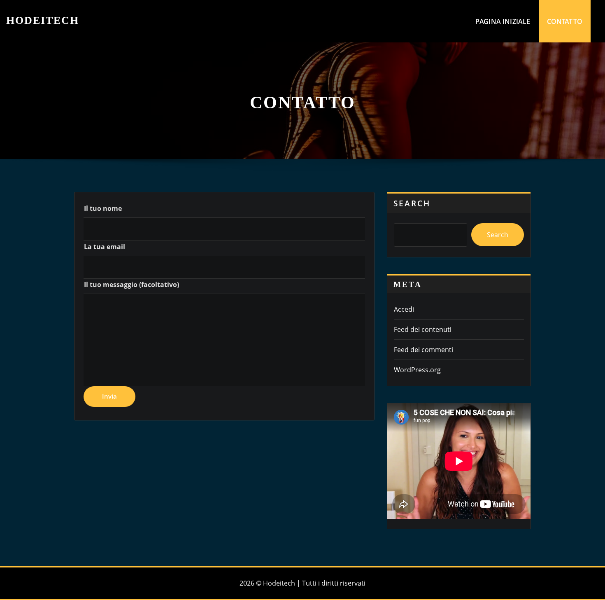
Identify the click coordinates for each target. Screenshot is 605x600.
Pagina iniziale (503, 21)
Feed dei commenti (423, 349)
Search (411, 203)
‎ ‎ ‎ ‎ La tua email (101, 246)
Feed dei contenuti (422, 329)
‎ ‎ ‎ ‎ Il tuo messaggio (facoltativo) (128, 284)
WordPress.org (417, 369)
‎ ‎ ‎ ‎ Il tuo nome (99, 208)
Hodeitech (42, 20)
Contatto (564, 21)
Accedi (404, 309)
